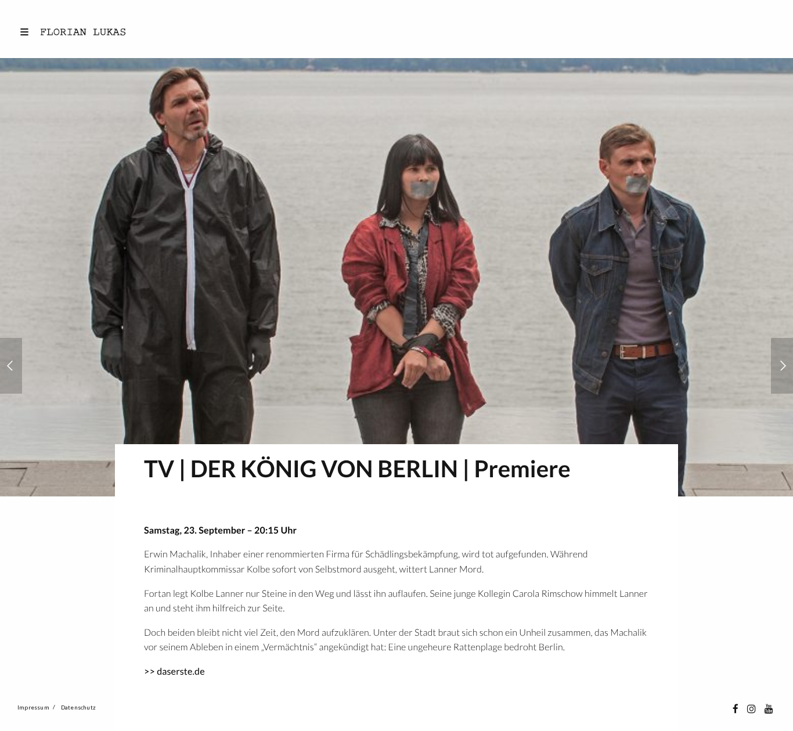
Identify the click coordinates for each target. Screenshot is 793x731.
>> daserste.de (174, 671)
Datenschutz (78, 707)
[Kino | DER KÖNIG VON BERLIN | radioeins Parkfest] (11, 366)
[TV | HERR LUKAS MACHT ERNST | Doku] (782, 366)
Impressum (33, 707)
